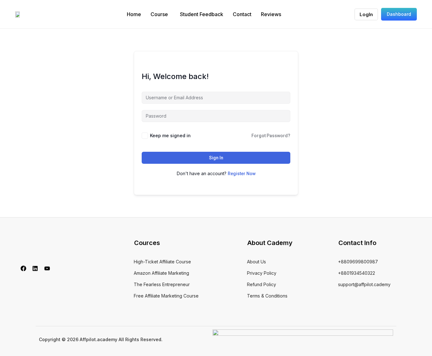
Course (159, 14)
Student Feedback (201, 14)
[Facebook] (23, 268)
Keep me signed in (170, 135)
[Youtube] (47, 268)
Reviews (271, 14)
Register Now (242, 173)
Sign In (216, 157)
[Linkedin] (35, 268)
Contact (242, 14)
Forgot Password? (270, 135)
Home (134, 14)
